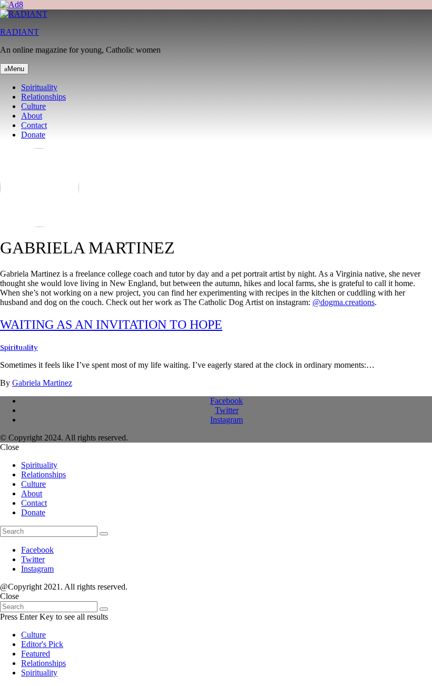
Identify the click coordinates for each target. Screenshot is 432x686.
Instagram (226, 419)
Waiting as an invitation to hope (111, 324)
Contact (34, 125)
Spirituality (39, 87)
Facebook (226, 400)
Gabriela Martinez (42, 382)
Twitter (227, 410)
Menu (15, 69)
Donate (33, 134)
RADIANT (19, 31)
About (31, 115)
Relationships (43, 96)
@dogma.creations (343, 302)
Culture (33, 106)
